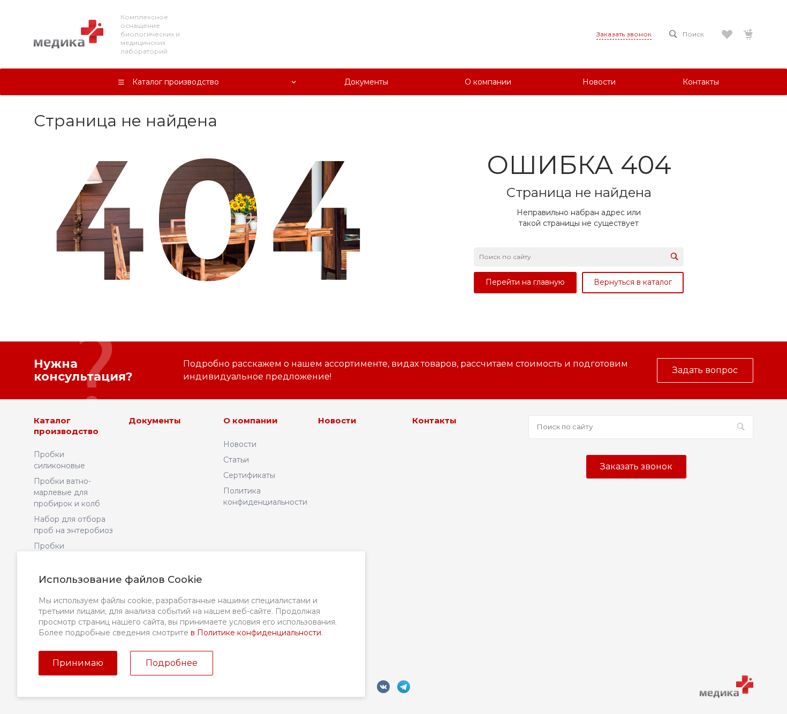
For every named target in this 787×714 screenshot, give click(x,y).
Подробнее (172, 663)
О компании (250, 420)
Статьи (236, 460)
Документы (154, 420)
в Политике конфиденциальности (256, 632)
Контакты (434, 420)
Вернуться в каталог (633, 282)
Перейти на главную (525, 282)
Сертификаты (249, 475)
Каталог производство (66, 425)
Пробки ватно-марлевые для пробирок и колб (67, 492)
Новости (239, 444)
